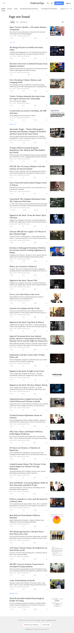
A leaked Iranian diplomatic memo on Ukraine (26, 416)
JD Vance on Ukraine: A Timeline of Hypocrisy (25, 449)
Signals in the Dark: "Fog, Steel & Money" (27, 322)
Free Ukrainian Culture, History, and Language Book (25, 81)
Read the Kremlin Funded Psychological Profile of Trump (27, 599)
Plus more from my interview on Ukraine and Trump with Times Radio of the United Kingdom (27, 33)
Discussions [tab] (23, 22)
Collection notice (51, 620)
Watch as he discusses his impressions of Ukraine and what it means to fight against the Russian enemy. (29, 69)
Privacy (38, 620)
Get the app (46, 625)
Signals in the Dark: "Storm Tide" (24, 280)
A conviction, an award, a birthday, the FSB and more (28, 112)
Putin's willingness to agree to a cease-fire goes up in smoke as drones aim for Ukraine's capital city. (28, 360)
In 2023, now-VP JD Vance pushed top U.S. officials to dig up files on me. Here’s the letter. (28, 553)
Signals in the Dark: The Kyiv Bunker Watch (28, 385)
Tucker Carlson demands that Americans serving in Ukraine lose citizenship (27, 97)
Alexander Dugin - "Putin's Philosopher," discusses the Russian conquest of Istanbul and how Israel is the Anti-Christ (28, 131)
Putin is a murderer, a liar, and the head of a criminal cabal (28, 500)
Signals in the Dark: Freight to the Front (27, 371)
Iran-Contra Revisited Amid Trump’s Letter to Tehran (28, 184)
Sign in (68, 3)
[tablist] (19, 22)
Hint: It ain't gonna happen (18, 101)
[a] (57, 51)
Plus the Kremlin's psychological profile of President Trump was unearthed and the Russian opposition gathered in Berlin (29, 570)
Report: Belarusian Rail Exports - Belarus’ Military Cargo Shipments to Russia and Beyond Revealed (27, 521)
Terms (43, 620)
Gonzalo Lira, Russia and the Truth (25, 308)
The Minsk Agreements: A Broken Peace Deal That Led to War (27, 533)
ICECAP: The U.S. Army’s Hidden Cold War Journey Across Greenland (27, 167)
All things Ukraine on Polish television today (26, 48)
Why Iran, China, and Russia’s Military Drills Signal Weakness (26, 432)
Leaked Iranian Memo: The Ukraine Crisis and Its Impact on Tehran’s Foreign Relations (28, 466)
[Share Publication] (52, 3)
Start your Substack (32, 625)
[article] (37, 32)
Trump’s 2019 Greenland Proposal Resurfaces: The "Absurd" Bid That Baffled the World (27, 150)
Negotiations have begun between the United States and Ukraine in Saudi (26, 400)
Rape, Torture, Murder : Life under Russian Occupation (28, 28)
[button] (3, 9)
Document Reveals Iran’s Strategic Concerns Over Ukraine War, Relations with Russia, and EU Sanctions (27, 472)
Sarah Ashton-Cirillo (24, 36)
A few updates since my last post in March (23, 115)
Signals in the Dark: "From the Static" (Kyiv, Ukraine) (28, 216)
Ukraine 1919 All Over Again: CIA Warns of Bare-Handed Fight (28, 232)
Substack (28, 629)
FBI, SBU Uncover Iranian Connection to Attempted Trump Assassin (27, 565)
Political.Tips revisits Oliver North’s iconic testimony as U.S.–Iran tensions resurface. (28, 188)
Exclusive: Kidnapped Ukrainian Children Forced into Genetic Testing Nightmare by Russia (28, 250)
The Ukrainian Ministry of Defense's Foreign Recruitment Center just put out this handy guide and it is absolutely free (28, 85)
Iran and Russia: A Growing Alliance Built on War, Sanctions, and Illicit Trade (29, 484)
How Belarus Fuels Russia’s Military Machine (25, 516)
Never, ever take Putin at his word (24, 294)
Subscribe (59, 3)
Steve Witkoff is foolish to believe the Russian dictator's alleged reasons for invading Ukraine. (27, 297)
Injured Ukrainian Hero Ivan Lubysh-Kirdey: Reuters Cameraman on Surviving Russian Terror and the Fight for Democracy (29, 338)
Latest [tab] (12, 22)
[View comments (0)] (23, 177)
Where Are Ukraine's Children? (23, 266)
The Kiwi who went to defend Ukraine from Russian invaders (28, 65)
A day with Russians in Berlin (22, 580)
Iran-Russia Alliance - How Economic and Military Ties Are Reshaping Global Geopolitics (27, 488)
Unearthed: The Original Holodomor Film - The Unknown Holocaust (28, 200)
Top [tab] (17, 22)
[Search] (48, 3)
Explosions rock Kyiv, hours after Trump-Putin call (27, 356)
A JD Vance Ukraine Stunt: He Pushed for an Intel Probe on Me (28, 549)
